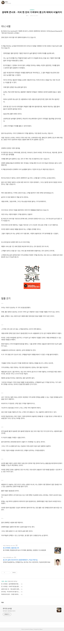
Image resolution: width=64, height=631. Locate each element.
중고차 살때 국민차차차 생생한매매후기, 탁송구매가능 (20, 560)
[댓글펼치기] (4, 602)
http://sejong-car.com (9, 545)
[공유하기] (6, 572)
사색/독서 (32, 9)
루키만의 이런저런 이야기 (9, 611)
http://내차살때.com (8, 557)
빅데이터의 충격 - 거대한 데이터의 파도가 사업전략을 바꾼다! (10, 594)
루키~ (6, 2)
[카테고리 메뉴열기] (61, 2)
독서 (6, 581)
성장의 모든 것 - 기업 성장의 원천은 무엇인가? (10, 589)
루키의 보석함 (7, 609)
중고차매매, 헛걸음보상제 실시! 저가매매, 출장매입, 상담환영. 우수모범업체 (24, 550)
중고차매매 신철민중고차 (11, 548)
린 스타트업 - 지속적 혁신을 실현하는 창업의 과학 (10, 586)
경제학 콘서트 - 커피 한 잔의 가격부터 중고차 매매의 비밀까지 (32, 12)
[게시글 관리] (8, 572)
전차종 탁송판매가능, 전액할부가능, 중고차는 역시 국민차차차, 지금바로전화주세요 (26, 562)
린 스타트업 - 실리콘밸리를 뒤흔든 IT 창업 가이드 (10, 584)
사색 (3, 581)
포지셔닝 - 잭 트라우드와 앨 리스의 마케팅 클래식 (10, 591)
